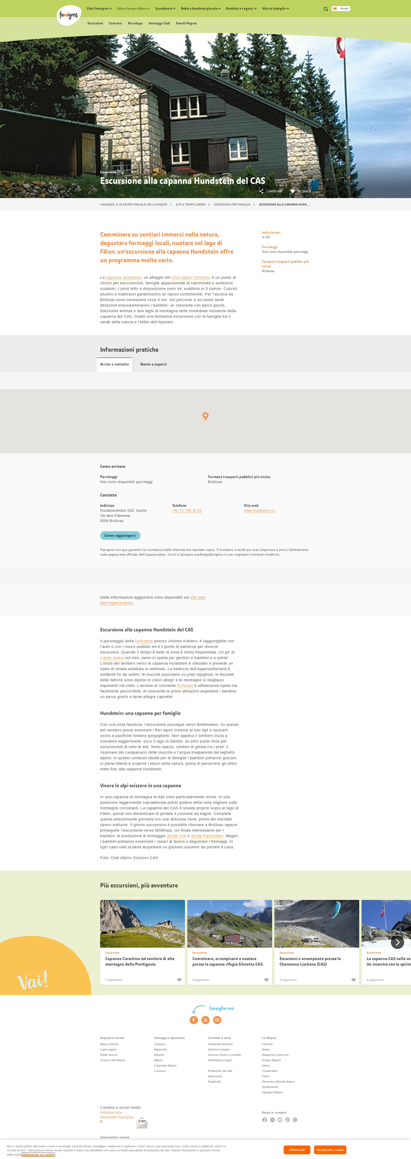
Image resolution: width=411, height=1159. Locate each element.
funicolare (144, 641)
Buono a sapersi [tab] (153, 364)
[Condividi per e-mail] (217, 1020)
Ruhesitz (185, 685)
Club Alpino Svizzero (191, 277)
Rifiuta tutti (297, 1149)
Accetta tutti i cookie (330, 1149)
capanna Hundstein (123, 277)
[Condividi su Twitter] (205, 1020)
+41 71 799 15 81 (187, 511)
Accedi (344, 8)
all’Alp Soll (176, 836)
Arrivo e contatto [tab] (114, 364)
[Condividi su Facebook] (194, 1020)
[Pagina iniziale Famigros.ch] (69, 15)
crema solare (112, 658)
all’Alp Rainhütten (207, 836)
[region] (205, 1149)
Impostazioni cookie (114, 1137)
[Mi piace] (180, 980)
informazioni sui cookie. (38, 1154)
